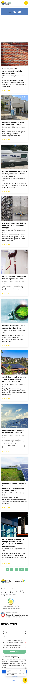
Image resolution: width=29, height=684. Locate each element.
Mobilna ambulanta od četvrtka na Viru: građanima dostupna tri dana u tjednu (14, 173)
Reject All (14, 680)
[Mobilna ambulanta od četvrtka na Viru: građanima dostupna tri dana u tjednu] (14, 157)
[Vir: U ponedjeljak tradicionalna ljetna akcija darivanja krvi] (14, 262)
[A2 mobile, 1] (14, 29)
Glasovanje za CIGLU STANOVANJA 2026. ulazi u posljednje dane (12, 71)
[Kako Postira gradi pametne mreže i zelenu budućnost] (14, 416)
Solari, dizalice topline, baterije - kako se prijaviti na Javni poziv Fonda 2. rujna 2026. (14, 379)
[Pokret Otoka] (6, 3)
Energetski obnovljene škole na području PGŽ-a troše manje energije (14, 225)
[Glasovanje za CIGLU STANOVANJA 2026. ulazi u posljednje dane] (14, 54)
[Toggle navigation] (26, 3)
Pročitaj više (6, 90)
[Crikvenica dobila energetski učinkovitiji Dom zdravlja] (14, 107)
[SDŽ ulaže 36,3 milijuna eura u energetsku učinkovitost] (14, 311)
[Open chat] (25, 680)
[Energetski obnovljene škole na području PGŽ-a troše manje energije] (14, 208)
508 (21, 570)
